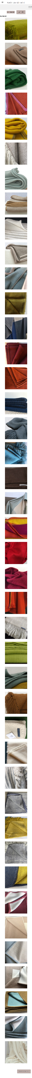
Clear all (10, 12)
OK (20, 12)
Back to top (24, 1071)
